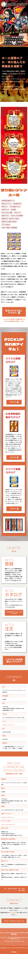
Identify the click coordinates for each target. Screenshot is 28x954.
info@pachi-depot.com (8, 725)
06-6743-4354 (13, 912)
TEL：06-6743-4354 (10, 889)
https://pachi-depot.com (8, 824)
